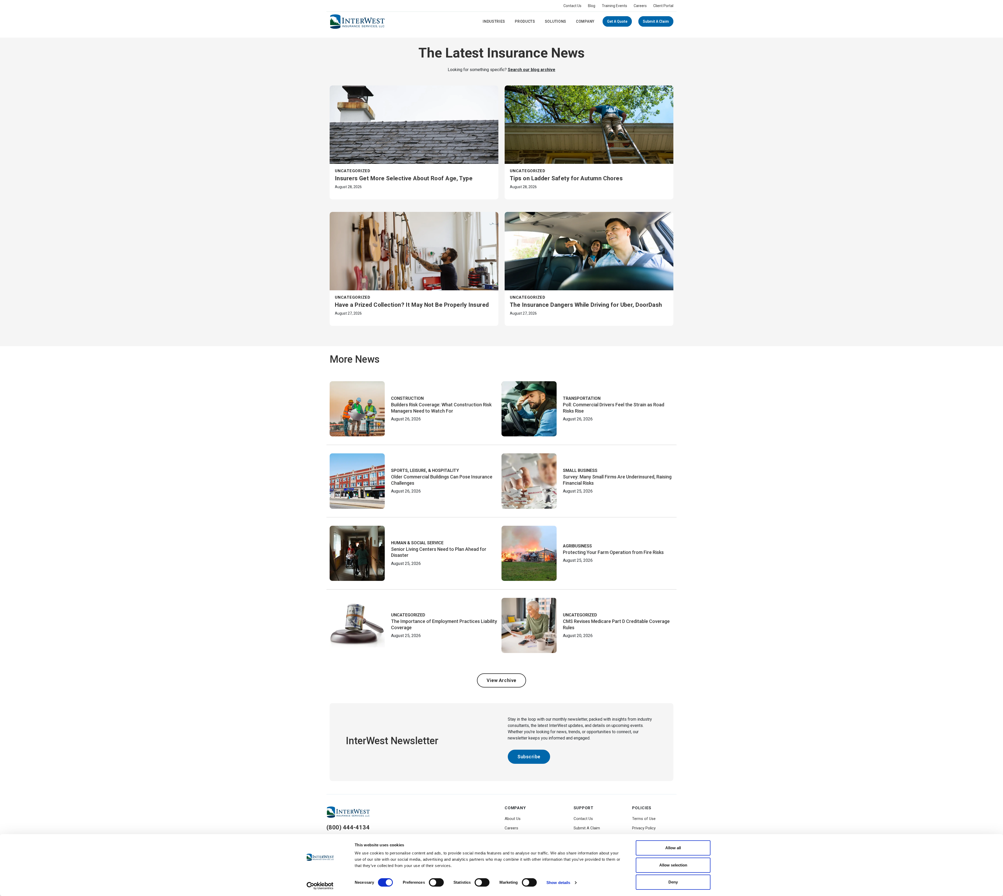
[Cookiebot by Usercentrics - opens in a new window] (320, 886)
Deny (673, 882)
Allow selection (673, 865)
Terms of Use (644, 818)
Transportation (581, 398)
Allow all (673, 848)
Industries (494, 21)
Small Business (580, 470)
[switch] (436, 882)
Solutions (555, 21)
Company (585, 21)
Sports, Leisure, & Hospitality (425, 470)
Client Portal (663, 6)
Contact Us (572, 6)
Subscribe (528, 756)
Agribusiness (577, 546)
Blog (591, 6)
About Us (513, 818)
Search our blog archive (531, 69)
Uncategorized (352, 171)
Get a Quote (617, 21)
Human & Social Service (417, 542)
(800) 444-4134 (348, 827)
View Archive (501, 680)
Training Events (614, 6)
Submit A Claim (656, 21)
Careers (640, 6)
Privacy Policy (644, 828)
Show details (558, 882)
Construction (407, 398)
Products (525, 21)
